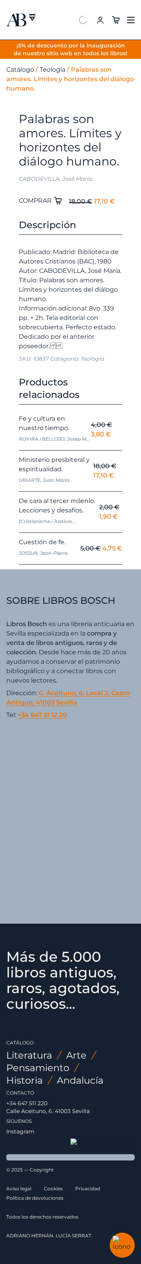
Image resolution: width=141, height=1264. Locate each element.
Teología (52, 69)
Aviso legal (18, 1188)
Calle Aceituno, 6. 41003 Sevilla (48, 1111)
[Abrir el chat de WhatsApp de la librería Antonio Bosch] (122, 1245)
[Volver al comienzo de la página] (102, 1143)
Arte (76, 1055)
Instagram (20, 1131)
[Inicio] (20, 20)
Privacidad (87, 1188)
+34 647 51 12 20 (42, 715)
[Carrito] (116, 19)
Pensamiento (37, 1067)
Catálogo (20, 69)
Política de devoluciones (34, 1198)
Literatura (29, 1055)
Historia (24, 1080)
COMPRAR (36, 200)
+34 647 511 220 (26, 1103)
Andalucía (80, 1080)
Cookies (53, 1188)
